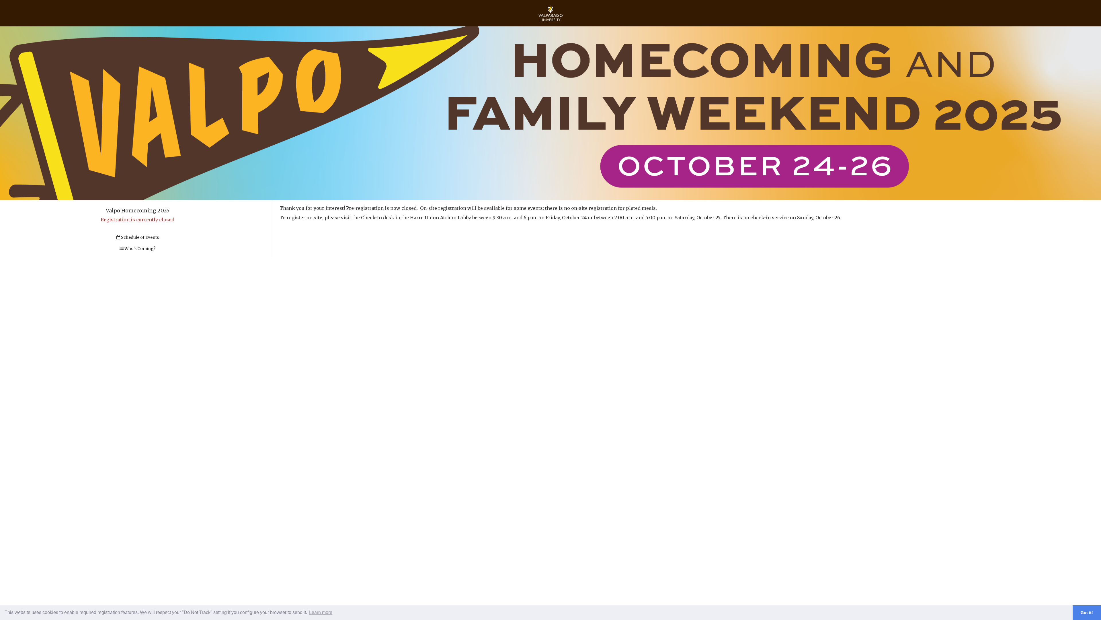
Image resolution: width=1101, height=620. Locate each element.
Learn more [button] (320, 612)
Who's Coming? (139, 248)
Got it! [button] (1087, 612)
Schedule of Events (139, 237)
